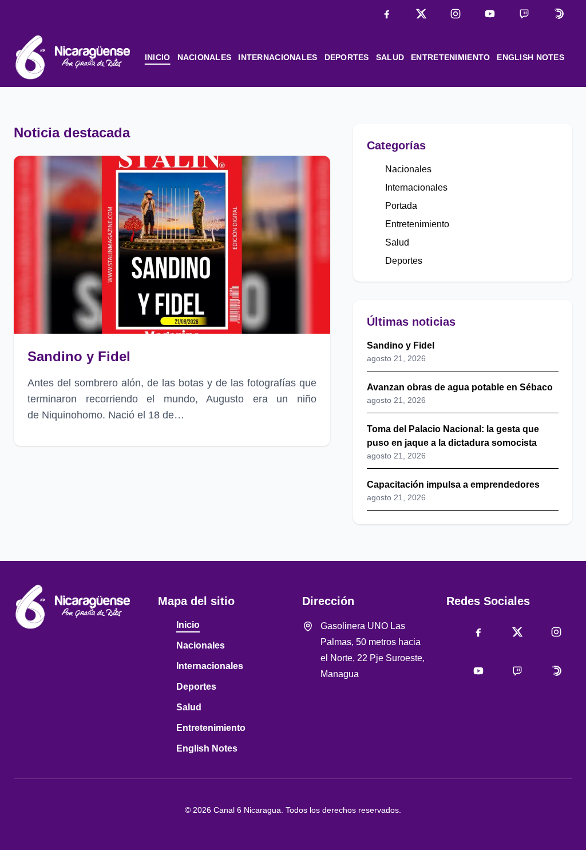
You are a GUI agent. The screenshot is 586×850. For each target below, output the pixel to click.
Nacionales (204, 57)
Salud (390, 57)
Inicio (158, 57)
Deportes (346, 57)
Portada (401, 206)
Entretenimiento (450, 57)
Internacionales (277, 57)
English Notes (530, 57)
